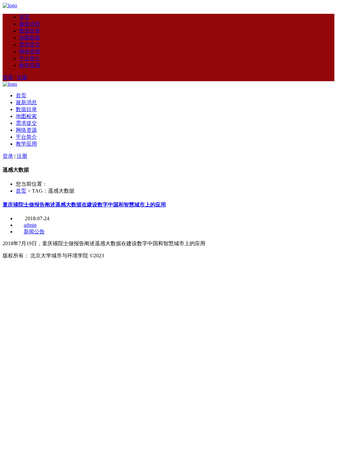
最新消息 (29, 24)
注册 (22, 77)
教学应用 (29, 65)
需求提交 (29, 44)
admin (30, 225)
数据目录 (29, 31)
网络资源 (29, 51)
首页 (24, 17)
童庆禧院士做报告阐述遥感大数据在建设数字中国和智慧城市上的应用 (84, 204)
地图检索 (29, 37)
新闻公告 (34, 231)
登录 (8, 77)
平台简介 (29, 58)
